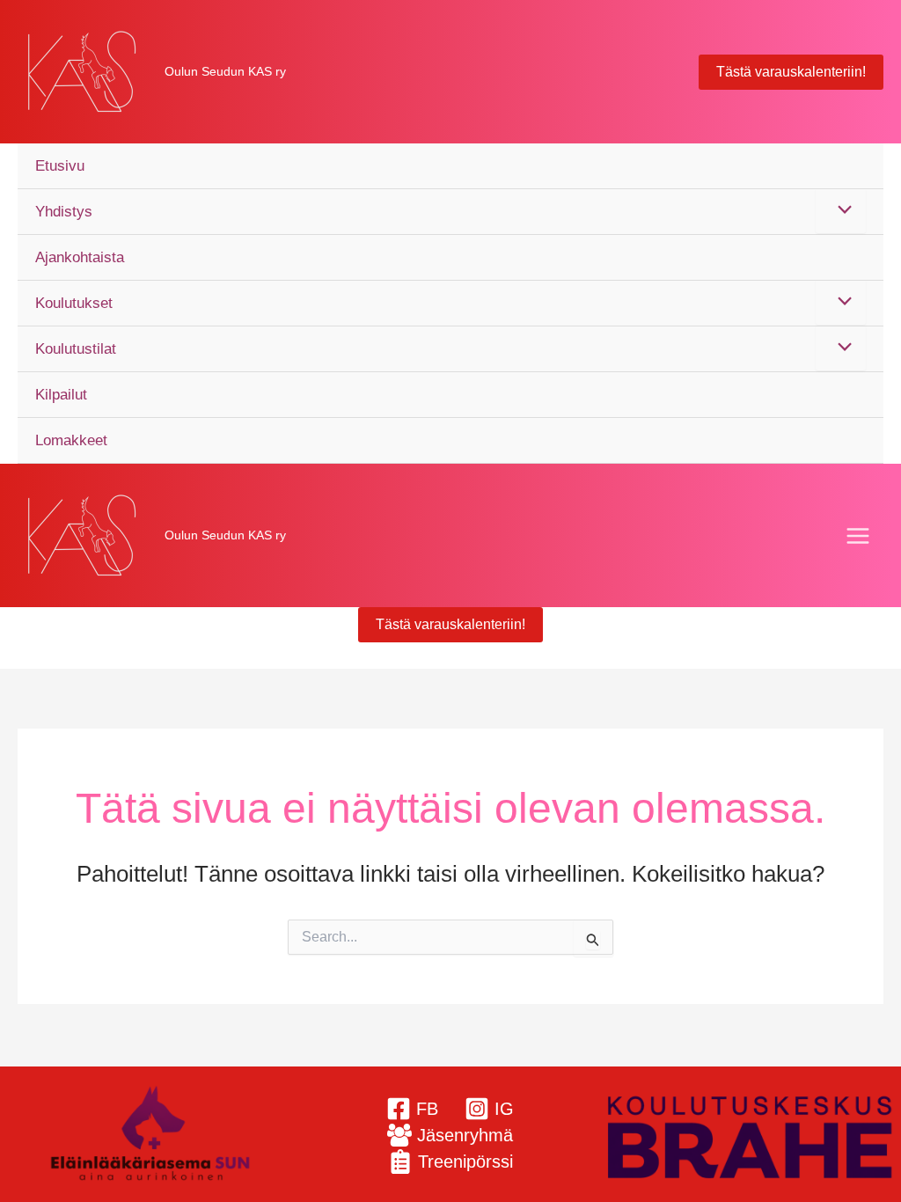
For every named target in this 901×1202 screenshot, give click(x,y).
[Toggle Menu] (841, 210)
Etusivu (59, 166)
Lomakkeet (71, 440)
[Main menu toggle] (858, 535)
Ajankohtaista (79, 257)
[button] (791, 72)
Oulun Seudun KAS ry (225, 71)
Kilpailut (61, 394)
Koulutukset (74, 303)
